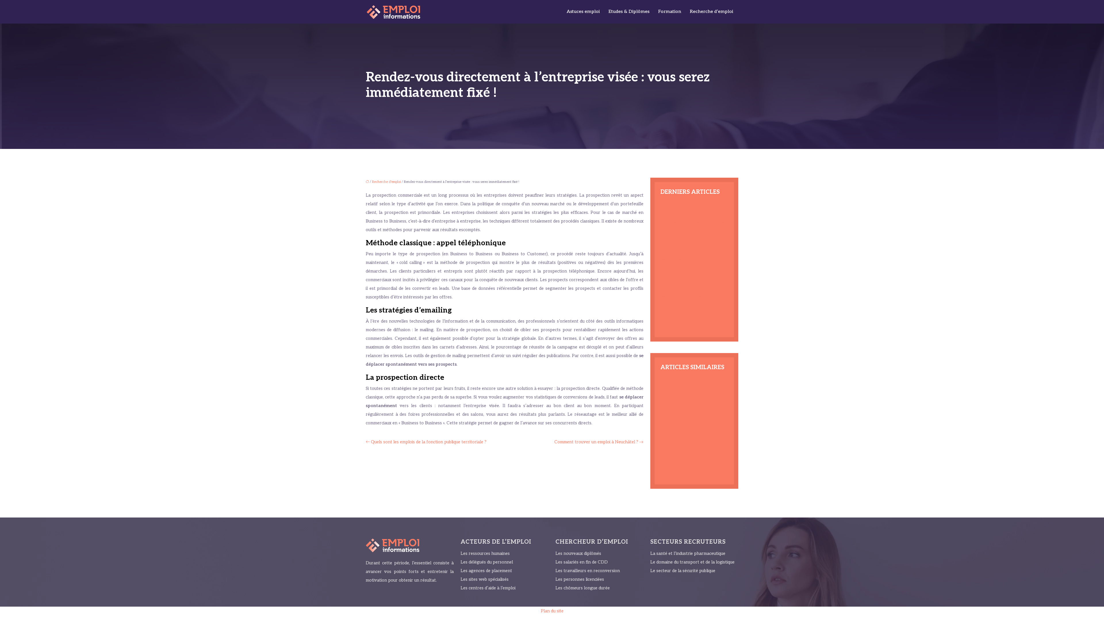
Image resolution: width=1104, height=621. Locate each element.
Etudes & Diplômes (628, 11)
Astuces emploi (583, 11)
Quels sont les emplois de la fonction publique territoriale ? (428, 441)
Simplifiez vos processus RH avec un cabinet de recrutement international (693, 232)
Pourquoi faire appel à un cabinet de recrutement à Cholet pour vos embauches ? (694, 316)
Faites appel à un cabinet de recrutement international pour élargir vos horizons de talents (691, 260)
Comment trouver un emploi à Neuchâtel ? (596, 441)
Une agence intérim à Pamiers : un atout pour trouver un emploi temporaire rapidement (693, 288)
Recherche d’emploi (711, 11)
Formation (669, 11)
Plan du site (552, 611)
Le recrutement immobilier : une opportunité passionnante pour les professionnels (691, 444)
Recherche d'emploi (386, 182)
